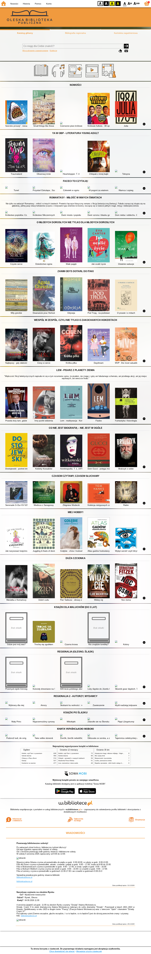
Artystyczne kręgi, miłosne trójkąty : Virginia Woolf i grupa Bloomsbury (118, 753)
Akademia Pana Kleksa (66, 760)
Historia (26, 4)
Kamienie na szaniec (29, 763)
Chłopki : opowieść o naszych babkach (71, 758)
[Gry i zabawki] (109, 77)
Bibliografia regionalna (75, 33)
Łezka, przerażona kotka (103, 760)
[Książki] (41, 77)
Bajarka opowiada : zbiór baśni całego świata (110, 763)
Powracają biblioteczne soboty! (32, 843)
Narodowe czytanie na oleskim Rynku (35, 892)
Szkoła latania (26, 756)
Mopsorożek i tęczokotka (103, 758)
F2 (136, 3)
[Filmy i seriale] (92, 77)
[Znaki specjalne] (126, 51)
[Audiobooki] (75, 77)
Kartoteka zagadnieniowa (126, 33)
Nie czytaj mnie (100, 756)
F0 (124, 3)
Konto (49, 4)
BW (106, 3)
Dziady (24, 760)
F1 (129, 3)
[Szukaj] (126, 46)
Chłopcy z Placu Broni (29, 758)
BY (118, 3)
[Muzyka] (59, 77)
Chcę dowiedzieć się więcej (61, 951)
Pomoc (38, 4)
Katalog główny (25, 33)
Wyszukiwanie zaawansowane (35, 51)
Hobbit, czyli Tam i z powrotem (32, 753)
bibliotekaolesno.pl (24, 877)
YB (112, 3)
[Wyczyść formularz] (120, 51)
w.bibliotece (73, 809)
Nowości (14, 4)
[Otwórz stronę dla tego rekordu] (17, 112)
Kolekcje (53, 51)
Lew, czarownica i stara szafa (68, 763)
